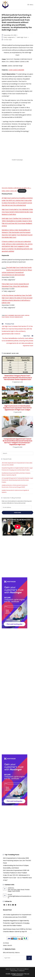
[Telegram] (15, 905)
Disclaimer (12, 969)
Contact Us (21, 970)
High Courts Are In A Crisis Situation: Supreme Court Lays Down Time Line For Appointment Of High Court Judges (17, 408)
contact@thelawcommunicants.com (19, 897)
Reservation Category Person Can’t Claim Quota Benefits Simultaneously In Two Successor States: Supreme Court (17, 378)
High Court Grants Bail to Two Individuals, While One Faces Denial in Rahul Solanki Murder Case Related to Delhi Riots (17, 211)
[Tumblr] (10, 905)
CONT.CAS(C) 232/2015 (16, 70)
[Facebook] (4, 905)
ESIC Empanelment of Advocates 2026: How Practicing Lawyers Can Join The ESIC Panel (17, 860)
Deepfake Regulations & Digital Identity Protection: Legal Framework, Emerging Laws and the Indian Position (16, 923)
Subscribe (17, 512)
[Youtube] (13, 905)
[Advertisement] (17, 556)
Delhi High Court (22, 37)
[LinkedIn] (8, 905)
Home (7, 969)
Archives (6, 943)
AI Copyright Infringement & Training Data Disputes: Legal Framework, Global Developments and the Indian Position (17, 480)
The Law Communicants (16, 317)
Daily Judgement (9, 315)
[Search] (29, 958)
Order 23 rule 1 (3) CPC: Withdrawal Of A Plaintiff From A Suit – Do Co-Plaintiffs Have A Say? (17, 877)
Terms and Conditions (22, 969)
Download (22, 190)
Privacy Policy (14, 970)
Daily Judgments (9, 37)
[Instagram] (6, 905)
